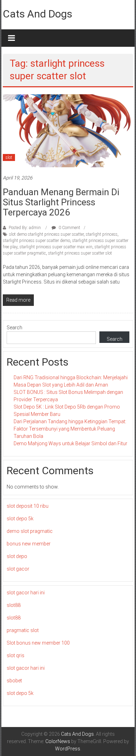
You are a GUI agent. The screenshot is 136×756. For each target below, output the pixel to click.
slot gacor (18, 569)
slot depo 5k (20, 518)
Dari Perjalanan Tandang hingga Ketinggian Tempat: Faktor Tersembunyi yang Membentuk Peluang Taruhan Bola (70, 429)
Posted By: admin (25, 227)
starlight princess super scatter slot (80, 253)
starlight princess (102, 234)
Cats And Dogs (37, 14)
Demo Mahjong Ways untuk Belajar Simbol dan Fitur (70, 443)
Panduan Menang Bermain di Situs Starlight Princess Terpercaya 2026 (61, 202)
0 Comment (69, 227)
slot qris (15, 655)
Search (14, 327)
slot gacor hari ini (26, 592)
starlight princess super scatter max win (56, 246)
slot (9, 157)
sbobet (14, 680)
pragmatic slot (23, 630)
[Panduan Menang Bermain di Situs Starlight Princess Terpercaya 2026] (68, 130)
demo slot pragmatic (30, 531)
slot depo (17, 556)
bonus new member (29, 543)
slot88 (14, 605)
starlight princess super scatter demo (36, 240)
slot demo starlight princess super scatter (46, 234)
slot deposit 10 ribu (27, 506)
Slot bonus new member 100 (38, 643)
